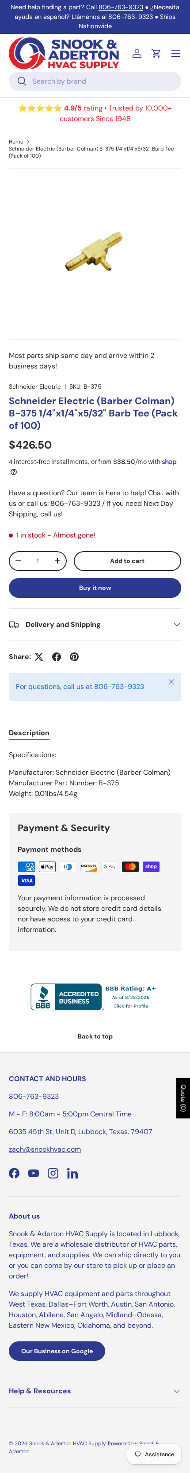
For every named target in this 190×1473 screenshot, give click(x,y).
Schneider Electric (35, 386)
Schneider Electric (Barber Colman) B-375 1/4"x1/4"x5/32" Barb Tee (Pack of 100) (91, 152)
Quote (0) (183, 1098)
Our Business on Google (57, 1351)
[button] (156, 53)
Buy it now (95, 588)
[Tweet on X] (39, 657)
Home (16, 141)
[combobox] (95, 81)
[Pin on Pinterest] (74, 657)
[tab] (29, 733)
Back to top (95, 1036)
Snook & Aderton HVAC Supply (67, 1443)
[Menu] (176, 53)
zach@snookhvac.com (45, 1149)
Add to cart (127, 561)
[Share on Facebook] (56, 657)
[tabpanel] (95, 774)
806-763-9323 (121, 7)
